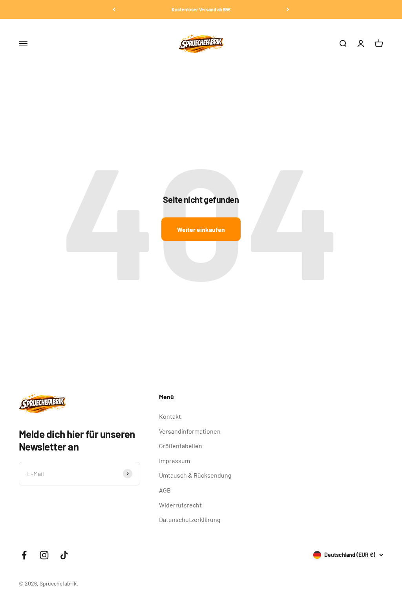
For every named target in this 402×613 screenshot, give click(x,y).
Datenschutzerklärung (190, 519)
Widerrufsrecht (180, 505)
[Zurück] (114, 9)
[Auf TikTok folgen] (64, 555)
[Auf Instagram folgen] (44, 555)
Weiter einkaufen (201, 229)
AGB (165, 490)
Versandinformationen (190, 431)
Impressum (174, 460)
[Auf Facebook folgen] (24, 555)
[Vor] (288, 9)
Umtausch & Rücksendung (195, 475)
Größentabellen (180, 445)
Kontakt (170, 416)
